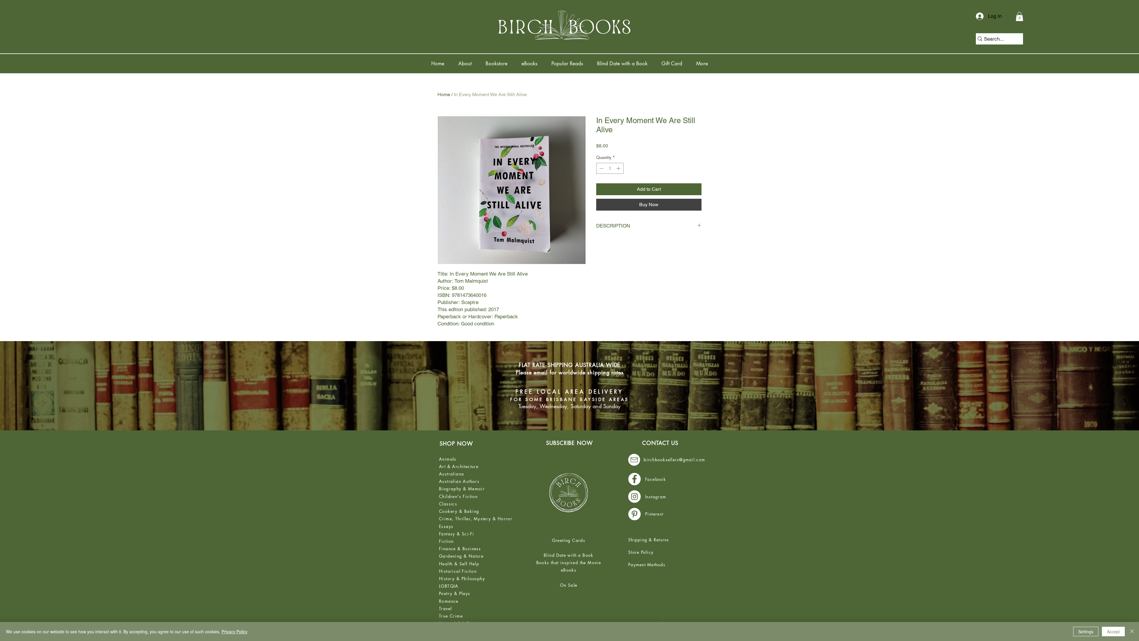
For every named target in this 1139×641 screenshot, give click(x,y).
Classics (448, 504)
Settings (1085, 631)
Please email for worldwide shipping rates (569, 372)
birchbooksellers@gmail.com (674, 459)
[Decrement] (601, 168)
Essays (446, 526)
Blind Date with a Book (569, 555)
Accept (1113, 631)
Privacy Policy (234, 631)
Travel (445, 608)
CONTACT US (660, 442)
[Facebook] (634, 479)
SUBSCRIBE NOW (569, 442)
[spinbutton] (610, 168)
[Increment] (619, 168)
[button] (1019, 16)
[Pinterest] (634, 514)
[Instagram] (634, 496)
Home (444, 94)
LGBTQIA (449, 586)
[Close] (1131, 631)
